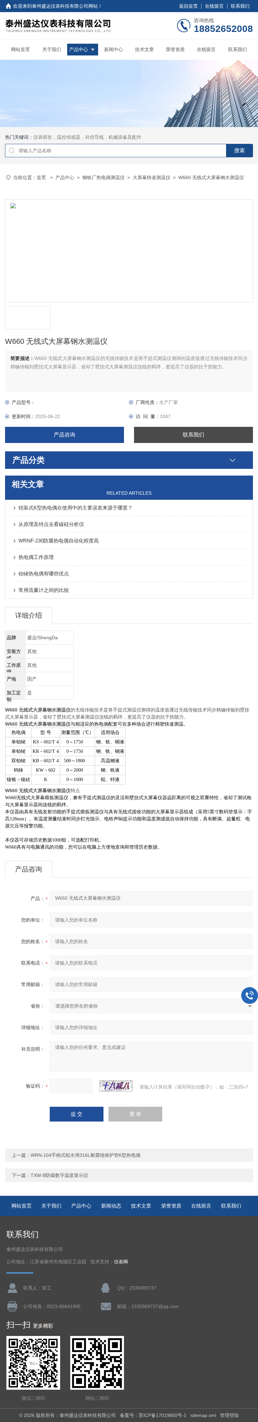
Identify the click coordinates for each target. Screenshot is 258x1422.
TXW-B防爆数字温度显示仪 (59, 1175)
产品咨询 (64, 435)
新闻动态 (111, 1206)
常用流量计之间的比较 (43, 590)
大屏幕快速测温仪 (151, 177)
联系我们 (240, 6)
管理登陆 (229, 1415)
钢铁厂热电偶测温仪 (103, 177)
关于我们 (51, 49)
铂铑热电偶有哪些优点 (43, 573)
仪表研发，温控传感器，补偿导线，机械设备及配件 (87, 137)
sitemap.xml (203, 1415)
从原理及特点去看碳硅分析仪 (51, 524)
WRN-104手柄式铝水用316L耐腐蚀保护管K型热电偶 (85, 1155)
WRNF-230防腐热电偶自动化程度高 (58, 540)
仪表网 (121, 1261)
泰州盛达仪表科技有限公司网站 (65, 6)
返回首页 (188, 6)
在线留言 (214, 6)
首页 (42, 177)
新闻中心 (113, 49)
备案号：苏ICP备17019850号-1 (153, 1415)
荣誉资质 (175, 49)
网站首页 (20, 49)
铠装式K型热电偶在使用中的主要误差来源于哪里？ (75, 508)
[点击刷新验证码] (116, 1086)
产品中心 (78, 49)
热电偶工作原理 (36, 557)
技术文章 (144, 49)
